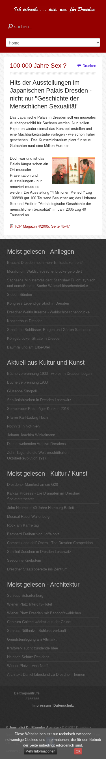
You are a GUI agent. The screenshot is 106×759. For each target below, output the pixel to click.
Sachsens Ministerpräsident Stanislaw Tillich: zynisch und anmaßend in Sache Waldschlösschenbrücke (51, 283)
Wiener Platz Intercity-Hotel (29, 604)
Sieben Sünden (19, 294)
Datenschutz (63, 705)
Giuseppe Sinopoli (22, 391)
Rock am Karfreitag (23, 525)
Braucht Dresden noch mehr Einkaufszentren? (45, 262)
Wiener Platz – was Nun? (27, 666)
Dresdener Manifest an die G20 (32, 484)
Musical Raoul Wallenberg (28, 516)
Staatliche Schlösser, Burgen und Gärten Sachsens (49, 330)
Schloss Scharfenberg (25, 595)
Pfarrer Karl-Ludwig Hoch (27, 417)
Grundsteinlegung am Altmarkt (32, 639)
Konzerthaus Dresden (24, 321)
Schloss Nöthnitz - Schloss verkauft (36, 630)
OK (78, 751)
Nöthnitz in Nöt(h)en (23, 426)
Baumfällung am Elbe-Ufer (28, 347)
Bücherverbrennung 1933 (27, 382)
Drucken (88, 66)
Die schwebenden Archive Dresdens (36, 444)
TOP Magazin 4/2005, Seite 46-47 (42, 226)
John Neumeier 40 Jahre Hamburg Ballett (40, 508)
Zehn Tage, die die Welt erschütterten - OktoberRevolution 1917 (39, 455)
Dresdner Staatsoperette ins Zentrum (37, 569)
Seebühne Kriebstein (24, 560)
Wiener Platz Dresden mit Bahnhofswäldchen (44, 613)
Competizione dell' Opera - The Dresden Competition (50, 543)
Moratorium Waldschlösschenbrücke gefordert (44, 271)
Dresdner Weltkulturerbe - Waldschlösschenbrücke (48, 312)
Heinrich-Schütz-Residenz (28, 657)
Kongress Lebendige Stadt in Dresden (38, 303)
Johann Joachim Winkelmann (31, 435)
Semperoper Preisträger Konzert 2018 (38, 409)
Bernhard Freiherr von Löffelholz (33, 534)
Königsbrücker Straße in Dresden (34, 338)
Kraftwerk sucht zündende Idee (32, 648)
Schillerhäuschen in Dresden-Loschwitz (39, 400)
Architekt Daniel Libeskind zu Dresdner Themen (46, 674)
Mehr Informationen (40, 751)
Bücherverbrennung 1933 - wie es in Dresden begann (50, 373)
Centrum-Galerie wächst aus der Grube (39, 622)
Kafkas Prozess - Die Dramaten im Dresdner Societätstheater (43, 496)
